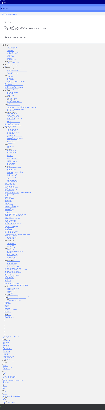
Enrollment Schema (6, 344)
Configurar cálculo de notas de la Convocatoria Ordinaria (13, 272)
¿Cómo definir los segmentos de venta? (12, 70)
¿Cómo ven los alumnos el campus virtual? (13, 239)
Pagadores (4, 399)
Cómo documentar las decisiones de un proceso (9, 14)
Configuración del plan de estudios (12, 263)
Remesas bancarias (9, 121)
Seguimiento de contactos (10, 79)
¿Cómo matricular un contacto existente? (12, 80)
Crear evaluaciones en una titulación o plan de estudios (15, 172)
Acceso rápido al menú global (11, 48)
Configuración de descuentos (11, 94)
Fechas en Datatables (6, 369)
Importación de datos (8, 212)
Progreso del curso (9, 259)
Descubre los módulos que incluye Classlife (11, 65)
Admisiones (6, 301)
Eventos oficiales (9, 155)
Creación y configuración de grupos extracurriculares (14, 171)
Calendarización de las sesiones (11, 244)
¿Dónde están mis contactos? (11, 82)
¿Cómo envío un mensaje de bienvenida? (13, 62)
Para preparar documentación (7, 357)
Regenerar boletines (6, 382)
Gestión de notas (9, 160)
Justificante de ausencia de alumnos (10, 276)
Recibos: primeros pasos (10, 110)
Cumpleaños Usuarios (8, 200)
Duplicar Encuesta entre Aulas (9, 202)
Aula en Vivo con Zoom (10, 292)
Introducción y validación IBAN (11, 95)
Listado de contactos (10, 78)
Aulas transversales (9, 131)
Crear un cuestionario (8, 274)
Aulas (4, 363)
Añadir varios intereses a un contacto (10, 83)
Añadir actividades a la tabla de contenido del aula (14, 167)
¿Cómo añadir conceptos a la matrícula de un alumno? (14, 102)
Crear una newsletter (10, 72)
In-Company (6, 310)
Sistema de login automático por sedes (12, 161)
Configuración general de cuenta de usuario (11, 189)
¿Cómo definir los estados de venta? (12, 69)
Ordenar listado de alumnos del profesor (11, 279)
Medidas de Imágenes (8, 217)
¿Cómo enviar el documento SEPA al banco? (13, 122)
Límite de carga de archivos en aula (12, 139)
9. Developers (4, 13)
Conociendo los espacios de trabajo (12, 237)
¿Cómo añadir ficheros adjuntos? (11, 258)
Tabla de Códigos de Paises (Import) (10, 232)
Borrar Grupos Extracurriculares (9, 186)
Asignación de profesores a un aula (12, 243)
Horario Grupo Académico (8, 211)
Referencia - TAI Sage (6, 359)
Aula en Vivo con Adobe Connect (11, 287)
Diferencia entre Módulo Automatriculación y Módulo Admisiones (16, 293)
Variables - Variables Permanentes (8, 378)
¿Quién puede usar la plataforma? (10, 66)
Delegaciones (7, 305)
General (4, 391)
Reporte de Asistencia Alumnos (9, 228)
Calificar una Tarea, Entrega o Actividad (10, 270)
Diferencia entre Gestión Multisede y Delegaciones (14, 300)
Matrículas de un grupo (10, 165)
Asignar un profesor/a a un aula (11, 130)
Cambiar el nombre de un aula (11, 133)
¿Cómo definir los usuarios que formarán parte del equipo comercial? (17, 71)
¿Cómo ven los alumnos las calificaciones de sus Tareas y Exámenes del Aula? (16, 285)
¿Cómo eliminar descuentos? (11, 103)
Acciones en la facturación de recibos (12, 113)
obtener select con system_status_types (9, 402)
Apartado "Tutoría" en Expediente (10, 184)
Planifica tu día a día (9, 54)
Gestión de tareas (9, 252)
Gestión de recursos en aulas (11, 256)
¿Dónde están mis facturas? (11, 119)
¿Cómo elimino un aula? (10, 143)
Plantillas (8, 147)
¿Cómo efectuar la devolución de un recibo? (13, 116)
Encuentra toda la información (11, 50)
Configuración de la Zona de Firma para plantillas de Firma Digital (16, 298)
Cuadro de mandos (9, 58)
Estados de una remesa (10, 120)
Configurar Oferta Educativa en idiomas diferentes (12, 193)
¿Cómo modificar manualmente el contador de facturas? (15, 118)
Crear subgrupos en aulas (10, 134)
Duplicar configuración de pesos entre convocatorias (14, 136)
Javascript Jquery (5, 337)
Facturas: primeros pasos (10, 114)
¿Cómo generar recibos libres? (11, 117)
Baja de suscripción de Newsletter (10, 185)
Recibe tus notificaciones (10, 55)
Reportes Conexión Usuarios (9, 229)
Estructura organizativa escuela (7, 349)
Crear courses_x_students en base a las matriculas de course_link (13, 380)
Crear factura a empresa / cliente (9, 198)
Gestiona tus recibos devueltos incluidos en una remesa (13, 125)
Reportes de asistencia (10, 141)
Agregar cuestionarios (10, 253)
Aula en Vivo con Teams (10, 291)
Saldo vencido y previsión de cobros (12, 98)
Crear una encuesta (8, 199)
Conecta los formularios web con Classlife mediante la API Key (14, 85)
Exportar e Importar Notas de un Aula (10, 207)
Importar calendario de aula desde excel (11, 213)
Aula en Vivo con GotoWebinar (11, 290)
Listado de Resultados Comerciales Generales (11, 88)
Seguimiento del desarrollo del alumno (12, 265)
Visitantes (6, 313)
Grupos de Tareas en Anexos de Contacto (11, 86)
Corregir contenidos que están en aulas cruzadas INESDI (11, 395)
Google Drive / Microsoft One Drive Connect (11, 309)
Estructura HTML (5, 375)
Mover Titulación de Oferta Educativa (10, 220)
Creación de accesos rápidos (11, 49)
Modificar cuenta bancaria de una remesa (11, 219)
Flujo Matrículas (5, 354)
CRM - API (4, 343)
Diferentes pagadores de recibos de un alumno (12, 124)
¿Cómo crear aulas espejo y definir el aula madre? (14, 247)
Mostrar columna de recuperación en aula (13, 140)
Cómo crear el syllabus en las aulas (12, 254)
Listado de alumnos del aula (9, 277)
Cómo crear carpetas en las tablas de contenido (13, 261)
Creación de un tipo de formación (11, 158)
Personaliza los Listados (8, 280)
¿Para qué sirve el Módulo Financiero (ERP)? (13, 105)
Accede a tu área (9, 46)
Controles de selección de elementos (8, 367)
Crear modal (5, 368)
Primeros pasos (9, 246)
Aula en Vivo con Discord (10, 289)
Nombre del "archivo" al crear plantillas (10, 221)
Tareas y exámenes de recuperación (12, 257)
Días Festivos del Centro (8, 201)
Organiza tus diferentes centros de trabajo (13, 52)
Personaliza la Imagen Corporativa (12, 53)
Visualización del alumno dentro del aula (12, 181)
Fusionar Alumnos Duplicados (9, 208)
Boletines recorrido (6, 342)
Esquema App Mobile (6, 345)
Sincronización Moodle (6, 340)
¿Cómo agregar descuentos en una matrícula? (13, 101)
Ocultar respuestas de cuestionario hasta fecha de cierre (13, 223)
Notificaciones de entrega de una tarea (12, 152)
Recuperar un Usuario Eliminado (9, 227)
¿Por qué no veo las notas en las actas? (12, 148)
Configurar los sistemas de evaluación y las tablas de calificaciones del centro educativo (18, 192)
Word (4, 388)
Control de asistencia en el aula (11, 264)
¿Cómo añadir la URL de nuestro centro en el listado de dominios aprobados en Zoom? (17, 234)
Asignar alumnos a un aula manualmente (12, 129)
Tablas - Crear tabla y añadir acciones (8, 377)
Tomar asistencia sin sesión (11, 142)
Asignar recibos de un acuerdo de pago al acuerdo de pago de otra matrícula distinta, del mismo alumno (22, 107)
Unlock (4, 373)
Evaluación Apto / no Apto (10, 146)
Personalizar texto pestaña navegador (12, 60)
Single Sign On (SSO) (8, 315)
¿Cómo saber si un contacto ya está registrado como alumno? (16, 81)
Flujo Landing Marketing (6, 353)
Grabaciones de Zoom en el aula (9, 209)
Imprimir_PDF (5, 386)
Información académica (10, 156)
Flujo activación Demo (6, 351)
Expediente (8, 178)
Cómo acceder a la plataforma (9, 63)
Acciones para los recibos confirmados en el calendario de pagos (16, 106)
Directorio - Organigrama (10, 238)
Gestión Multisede (7, 308)
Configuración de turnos (10, 164)
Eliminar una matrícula (8, 203)
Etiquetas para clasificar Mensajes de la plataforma (12, 206)
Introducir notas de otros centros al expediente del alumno (15, 138)
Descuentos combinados (10, 100)
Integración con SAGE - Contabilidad (10, 126)
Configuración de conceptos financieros (12, 92)
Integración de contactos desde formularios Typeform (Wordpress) (14, 87)
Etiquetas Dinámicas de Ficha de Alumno (11, 205)
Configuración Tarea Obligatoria (9, 190)
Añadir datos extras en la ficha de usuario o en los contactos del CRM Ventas (16, 269)
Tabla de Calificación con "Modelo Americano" (11, 231)
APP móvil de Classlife (8, 316)
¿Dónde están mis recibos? (11, 111)
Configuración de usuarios (10, 170)
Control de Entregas (8, 195)
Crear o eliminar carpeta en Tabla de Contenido (12, 273)
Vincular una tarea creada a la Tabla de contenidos (12, 283)
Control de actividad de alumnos (11, 150)
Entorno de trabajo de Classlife (11, 59)
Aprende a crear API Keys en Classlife (10, 84)
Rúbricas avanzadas (8, 281)
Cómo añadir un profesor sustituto (10, 188)
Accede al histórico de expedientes (12, 47)
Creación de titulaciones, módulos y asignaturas (14, 157)
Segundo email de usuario (9, 230)
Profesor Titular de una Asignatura (10, 224)
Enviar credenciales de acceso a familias (12, 295)
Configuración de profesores (11, 168)
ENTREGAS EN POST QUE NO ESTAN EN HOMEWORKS (12, 396)
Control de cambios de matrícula (11, 177)
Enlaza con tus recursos (10, 51)
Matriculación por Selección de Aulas (8, 356)
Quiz (4, 384)
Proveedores (7, 311)
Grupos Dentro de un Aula (8, 210)
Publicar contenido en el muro (11, 249)
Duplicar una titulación (10, 173)
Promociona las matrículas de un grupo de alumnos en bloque (14, 225)
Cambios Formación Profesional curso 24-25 (11, 187)
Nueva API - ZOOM (7, 222)
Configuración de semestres (11, 163)
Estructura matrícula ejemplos (7, 347)
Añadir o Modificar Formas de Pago (10, 123)
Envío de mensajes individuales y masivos (13, 159)
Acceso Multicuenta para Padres (9, 183)
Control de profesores (10, 151)
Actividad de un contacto (10, 76)
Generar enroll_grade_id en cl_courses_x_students (10, 381)
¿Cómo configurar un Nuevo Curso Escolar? (11, 235)
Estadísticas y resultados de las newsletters (13, 241)
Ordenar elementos (6, 370)
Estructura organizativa (6, 348)
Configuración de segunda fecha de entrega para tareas (15, 251)
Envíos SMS (7, 306)
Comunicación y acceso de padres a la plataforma (12, 271)
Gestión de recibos (9, 97)
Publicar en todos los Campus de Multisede (11, 226)
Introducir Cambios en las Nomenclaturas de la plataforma (13, 215)
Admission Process (6, 341)
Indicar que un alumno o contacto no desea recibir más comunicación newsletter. (18, 296)
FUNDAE (6, 307)
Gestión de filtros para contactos (11, 77)
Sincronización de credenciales (9, 317)
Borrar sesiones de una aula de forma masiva (13, 132)
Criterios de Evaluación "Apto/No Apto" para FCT (12, 275)
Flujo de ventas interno (6, 352)
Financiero (4, 350)
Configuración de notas (10, 262)
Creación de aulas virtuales (9, 197)
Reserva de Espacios (8, 312)
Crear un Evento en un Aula (11, 135)
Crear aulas (5, 394)
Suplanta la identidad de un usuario (12, 180)
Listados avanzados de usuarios (9, 278)
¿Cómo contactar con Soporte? (11, 56)
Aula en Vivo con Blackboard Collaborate (13, 288)
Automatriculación (7, 302)
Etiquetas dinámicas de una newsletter (12, 73)
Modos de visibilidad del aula (11, 245)
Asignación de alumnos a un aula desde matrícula (14, 242)
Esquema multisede (6, 346)
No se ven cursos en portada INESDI (8, 361)
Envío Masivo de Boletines (9, 204)
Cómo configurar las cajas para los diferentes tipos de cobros (15, 109)
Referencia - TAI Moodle (6, 358)
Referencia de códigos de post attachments (9, 376)
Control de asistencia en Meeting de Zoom (11, 194)
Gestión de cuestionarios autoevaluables (12, 255)
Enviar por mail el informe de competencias (13, 137)
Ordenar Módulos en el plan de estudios (12, 174)
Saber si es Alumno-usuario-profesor (8, 392)
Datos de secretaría (9, 154)
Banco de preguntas (8, 303)
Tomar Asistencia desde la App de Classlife (13, 266)
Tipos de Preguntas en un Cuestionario (10, 282)
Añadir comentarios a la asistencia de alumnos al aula (13, 268)
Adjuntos (4, 365)
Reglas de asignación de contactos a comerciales (12, 89)
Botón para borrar (5, 366)
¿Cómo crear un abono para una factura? (13, 115)
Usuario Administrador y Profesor (11, 175)
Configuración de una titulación (11, 169)
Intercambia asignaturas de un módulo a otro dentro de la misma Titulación (16, 214)
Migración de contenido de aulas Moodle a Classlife (12, 218)
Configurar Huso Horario (8, 191)
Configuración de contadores (11, 93)
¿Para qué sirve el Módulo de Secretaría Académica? (14, 182)
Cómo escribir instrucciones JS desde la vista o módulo (11, 336)
